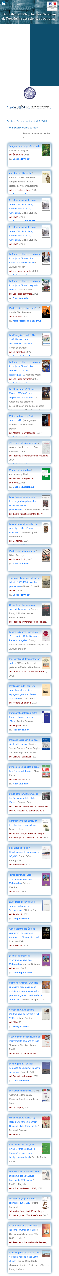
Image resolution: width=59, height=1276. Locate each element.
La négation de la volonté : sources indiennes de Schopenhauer (22, 905)
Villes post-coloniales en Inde (23, 443)
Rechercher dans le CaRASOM (32, 121)
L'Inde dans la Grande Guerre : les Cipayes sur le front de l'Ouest (24, 798)
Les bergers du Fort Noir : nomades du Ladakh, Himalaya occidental (24, 1067)
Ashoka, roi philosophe (20, 173)
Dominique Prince (22, 972)
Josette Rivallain (21, 159)
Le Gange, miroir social (21, 1090)
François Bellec (21, 1026)
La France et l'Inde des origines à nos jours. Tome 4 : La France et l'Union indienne (24, 258)
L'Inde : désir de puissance (22, 551)
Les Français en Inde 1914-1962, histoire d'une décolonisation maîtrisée (22, 339)
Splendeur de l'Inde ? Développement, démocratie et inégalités (24, 852)
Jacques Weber (21, 918)
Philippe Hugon (21, 729)
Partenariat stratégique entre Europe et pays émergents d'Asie (23, 717)
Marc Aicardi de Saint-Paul (27, 320)
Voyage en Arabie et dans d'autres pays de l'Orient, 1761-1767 (24, 1013)
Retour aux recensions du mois (22, 127)
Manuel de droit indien (20, 470)
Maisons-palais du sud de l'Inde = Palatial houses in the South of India (24, 1256)
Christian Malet (21, 1080)
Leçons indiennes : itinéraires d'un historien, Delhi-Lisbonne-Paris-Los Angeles (24, 636)
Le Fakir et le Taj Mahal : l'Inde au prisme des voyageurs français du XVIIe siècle (24, 1175)
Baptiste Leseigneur (23, 487)
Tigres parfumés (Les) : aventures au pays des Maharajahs (20, 879)
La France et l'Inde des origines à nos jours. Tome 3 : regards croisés (24, 285)
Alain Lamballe (20, 298)
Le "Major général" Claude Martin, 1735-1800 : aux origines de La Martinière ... (22, 393)
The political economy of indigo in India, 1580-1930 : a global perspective (24, 582)
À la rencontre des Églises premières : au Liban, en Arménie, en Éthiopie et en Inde (24, 932)
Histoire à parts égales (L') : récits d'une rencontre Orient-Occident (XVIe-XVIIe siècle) (23, 1121)
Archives (11, 121)
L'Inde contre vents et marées (23, 308)
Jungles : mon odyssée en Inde (24, 146)
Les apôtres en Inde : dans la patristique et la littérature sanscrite (23, 528)
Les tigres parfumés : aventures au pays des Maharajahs (20, 959)
